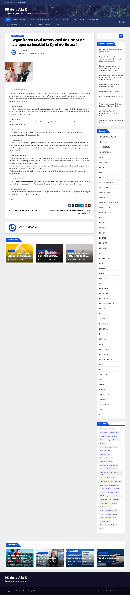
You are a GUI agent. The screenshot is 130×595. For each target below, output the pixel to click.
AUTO (57, 20)
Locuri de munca (117, 496)
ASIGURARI (103, 162)
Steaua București (111, 517)
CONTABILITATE (105, 213)
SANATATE (103, 374)
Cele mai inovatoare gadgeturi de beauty (19, 254)
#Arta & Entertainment (38, 53)
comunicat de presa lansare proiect (109, 473)
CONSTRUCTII (78, 20)
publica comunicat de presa (108, 510)
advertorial (112, 429)
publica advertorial (105, 507)
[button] (120, 22)
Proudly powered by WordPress (13, 591)
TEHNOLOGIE (104, 395)
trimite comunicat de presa (108, 525)
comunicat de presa (106, 461)
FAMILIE (102, 253)
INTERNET (103, 309)
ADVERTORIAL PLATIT (107, 137)
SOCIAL (102, 379)
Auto (101, 450)
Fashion (102, 492)
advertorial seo (114, 432)
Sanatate (108, 514)
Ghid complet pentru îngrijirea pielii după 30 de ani (49, 256)
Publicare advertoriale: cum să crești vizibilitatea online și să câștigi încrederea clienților (109, 68)
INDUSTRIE (103, 293)
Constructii (118, 481)
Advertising (103, 429)
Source (11, 200)
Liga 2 (108, 496)
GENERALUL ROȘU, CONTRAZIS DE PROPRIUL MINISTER (109, 113)
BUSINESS (103, 177)
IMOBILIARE (103, 288)
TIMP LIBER (103, 400)
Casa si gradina (105, 454)
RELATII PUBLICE (105, 359)
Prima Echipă (104, 503)
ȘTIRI (101, 528)
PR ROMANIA (25, 51)
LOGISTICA (103, 329)
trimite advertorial (105, 521)
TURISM (102, 410)
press (23, 259)
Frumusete (110, 492)
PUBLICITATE (104, 349)
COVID (101, 218)
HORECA (102, 278)
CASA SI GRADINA (20, 20)
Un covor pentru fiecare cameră (23, 210)
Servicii (115, 514)
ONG (101, 344)
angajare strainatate (114, 440)
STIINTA (102, 389)
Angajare (102, 440)
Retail (101, 514)
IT (100, 314)
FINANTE (102, 268)
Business (107, 450)
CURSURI (102, 228)
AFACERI (14, 35)
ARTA (101, 157)
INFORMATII (103, 299)
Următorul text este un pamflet (109, 92)
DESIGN (102, 233)
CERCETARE (104, 187)
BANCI (101, 172)
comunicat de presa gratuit (108, 469)
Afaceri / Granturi (111, 436)
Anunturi (102, 443)
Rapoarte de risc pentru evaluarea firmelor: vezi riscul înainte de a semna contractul (111, 77)
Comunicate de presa (106, 481)
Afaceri (102, 436)
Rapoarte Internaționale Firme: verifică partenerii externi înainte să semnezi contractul (110, 59)
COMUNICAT (104, 197)
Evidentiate (116, 488)
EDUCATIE (103, 243)
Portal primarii (13, 25)
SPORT (66, 20)
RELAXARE (103, 364)
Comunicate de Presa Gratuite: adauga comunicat (111, 591)
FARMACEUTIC (105, 258)
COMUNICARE (93, 20)
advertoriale (103, 432)
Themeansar (37, 591)
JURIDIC (102, 319)
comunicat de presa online (108, 478)
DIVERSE (102, 238)
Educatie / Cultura (105, 488)
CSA (101, 485)
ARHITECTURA (105, 152)
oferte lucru (104, 499)
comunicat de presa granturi (109, 465)
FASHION (102, 263)
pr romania (113, 503)
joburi (102, 496)
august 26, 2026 (45, 561)
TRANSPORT (104, 405)
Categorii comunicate (106, 458)
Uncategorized (104, 415)
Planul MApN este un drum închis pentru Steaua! (18, 558)
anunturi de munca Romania (108, 447)
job (117, 492)
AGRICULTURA (104, 147)
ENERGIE (102, 248)
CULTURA (103, 223)
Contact (60, 25)
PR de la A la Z (16, 9)
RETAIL (102, 369)
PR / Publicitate (114, 499)
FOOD (101, 273)
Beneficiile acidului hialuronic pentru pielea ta (78, 256)
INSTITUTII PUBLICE (106, 304)
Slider (101, 517)
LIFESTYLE (29, 25)
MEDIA (101, 334)
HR (100, 283)
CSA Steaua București (111, 485)
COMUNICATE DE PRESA (40, 20)
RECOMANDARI (105, 354)
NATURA (102, 339)
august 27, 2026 (15, 561)
